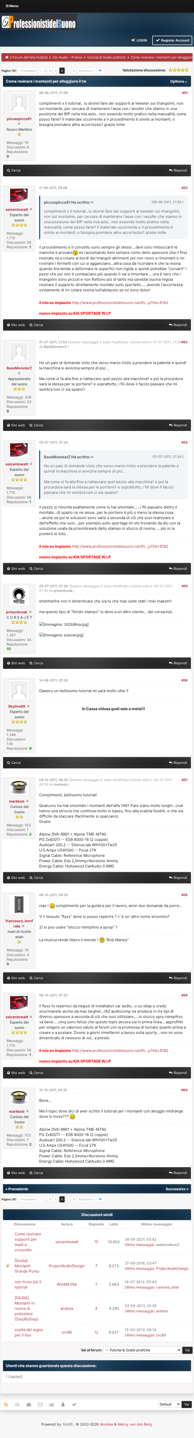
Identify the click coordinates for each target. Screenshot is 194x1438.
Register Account (174, 40)
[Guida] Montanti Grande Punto (27, 1266)
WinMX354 (67, 1284)
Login (141, 40)
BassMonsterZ (19, 368)
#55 (185, 586)
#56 (184, 680)
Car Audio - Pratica (67, 57)
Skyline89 (16, 706)
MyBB (68, 1424)
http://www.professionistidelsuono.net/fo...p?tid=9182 (120, 302)
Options (177, 81)
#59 (184, 995)
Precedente (18, 1189)
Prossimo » (86, 70)
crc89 (67, 1332)
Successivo (176, 1189)
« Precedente (27, 70)
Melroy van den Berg (134, 1424)
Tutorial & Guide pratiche (106, 57)
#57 (185, 780)
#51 (185, 93)
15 (96, 1241)
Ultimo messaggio (139, 1244)
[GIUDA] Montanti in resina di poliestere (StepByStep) (26, 1308)
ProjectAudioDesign (67, 1265)
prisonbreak (16, 612)
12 (96, 1332)
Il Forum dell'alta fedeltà (28, 57)
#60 (184, 1090)
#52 (185, 188)
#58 (184, 895)
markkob (17, 801)
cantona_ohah (167, 1287)
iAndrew (106, 1424)
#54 (184, 442)
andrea (67, 1308)
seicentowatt (17, 209)
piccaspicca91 (19, 119)
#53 (184, 342)
